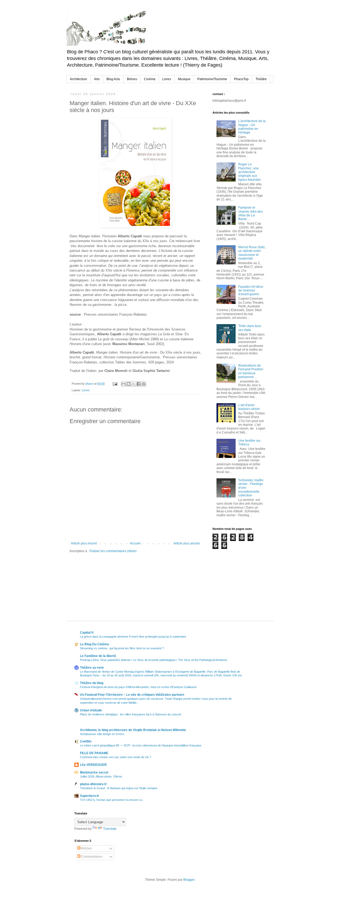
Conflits (86, 741)
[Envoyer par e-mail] (123, 384)
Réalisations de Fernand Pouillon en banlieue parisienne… (250, 371)
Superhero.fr (89, 796)
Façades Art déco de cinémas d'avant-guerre (250, 290)
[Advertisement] (239, 575)
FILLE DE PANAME (94, 753)
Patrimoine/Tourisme (212, 79)
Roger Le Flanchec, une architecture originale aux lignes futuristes (249, 172)
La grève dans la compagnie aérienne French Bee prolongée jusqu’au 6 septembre (133, 636)
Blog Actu (113, 79)
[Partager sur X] (133, 384)
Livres (166, 79)
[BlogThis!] (128, 384)
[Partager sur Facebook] (138, 384)
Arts (97, 79)
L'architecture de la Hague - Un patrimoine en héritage (252, 126)
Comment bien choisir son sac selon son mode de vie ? (115, 757)
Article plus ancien (186, 543)
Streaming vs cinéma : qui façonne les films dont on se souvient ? (122, 648)
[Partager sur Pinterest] (143, 384)
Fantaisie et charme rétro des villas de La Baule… (250, 213)
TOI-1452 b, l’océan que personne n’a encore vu (111, 799)
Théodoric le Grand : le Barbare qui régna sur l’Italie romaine (118, 788)
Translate (110, 829)
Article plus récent (84, 543)
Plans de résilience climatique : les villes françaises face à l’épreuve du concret (130, 714)
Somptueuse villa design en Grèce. (102, 734)
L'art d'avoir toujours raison (249, 407)
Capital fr (87, 632)
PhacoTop (241, 79)
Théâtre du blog (91, 683)
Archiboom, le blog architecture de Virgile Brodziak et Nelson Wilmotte (133, 730)
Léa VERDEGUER (93, 765)
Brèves (132, 79)
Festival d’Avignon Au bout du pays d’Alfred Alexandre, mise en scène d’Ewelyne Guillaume (138, 687)
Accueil (135, 543)
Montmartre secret (94, 772)
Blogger (188, 880)
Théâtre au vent (92, 667)
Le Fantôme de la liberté (98, 656)
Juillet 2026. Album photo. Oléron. (101, 776)
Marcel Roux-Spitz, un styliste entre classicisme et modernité (252, 252)
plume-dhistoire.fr (93, 784)
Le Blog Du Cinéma (94, 644)
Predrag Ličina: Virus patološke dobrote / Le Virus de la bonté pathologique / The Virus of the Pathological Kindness (153, 660)
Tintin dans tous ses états (249, 328)
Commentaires (91, 856)
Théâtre (261, 79)
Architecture (78, 79)
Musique (184, 79)
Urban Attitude (91, 710)
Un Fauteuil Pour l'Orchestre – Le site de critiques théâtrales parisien (132, 695)
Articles (86, 848)
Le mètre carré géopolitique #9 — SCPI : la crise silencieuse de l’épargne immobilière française (140, 745)
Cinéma (149, 79)
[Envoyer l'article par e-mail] (114, 383)
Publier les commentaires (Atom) (113, 551)
